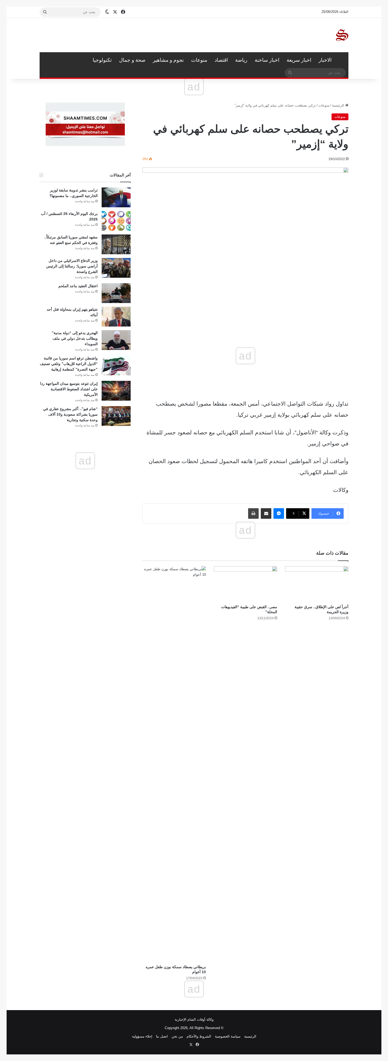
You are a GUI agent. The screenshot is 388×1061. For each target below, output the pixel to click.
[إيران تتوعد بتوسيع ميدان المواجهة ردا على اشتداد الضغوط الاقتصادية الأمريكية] (116, 391)
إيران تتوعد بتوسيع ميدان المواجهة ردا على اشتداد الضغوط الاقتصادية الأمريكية (69, 389)
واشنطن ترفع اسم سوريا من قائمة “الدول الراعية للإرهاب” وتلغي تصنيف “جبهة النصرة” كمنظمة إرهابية (69, 363)
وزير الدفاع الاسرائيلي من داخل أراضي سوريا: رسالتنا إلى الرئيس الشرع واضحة (72, 266)
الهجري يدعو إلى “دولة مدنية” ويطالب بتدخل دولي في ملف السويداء (75, 338)
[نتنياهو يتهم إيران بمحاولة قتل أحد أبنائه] (116, 317)
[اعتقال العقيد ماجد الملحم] (116, 293)
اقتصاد (221, 60)
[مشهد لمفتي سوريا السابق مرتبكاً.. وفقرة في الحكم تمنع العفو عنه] (116, 244)
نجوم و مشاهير (168, 60)
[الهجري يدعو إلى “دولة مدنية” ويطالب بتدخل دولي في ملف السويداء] (116, 340)
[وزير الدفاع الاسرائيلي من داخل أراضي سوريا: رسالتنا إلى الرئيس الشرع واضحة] (116, 268)
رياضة (241, 60)
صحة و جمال (132, 60)
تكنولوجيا (102, 60)
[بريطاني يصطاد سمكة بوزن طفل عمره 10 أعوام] (174, 764)
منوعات (199, 60)
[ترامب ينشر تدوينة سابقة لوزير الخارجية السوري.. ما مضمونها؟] (116, 197)
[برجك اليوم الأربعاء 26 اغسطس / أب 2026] (116, 221)
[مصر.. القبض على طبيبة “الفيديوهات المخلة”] (245, 584)
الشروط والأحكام (199, 1036)
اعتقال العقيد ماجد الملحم (78, 286)
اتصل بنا (162, 1036)
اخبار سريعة (299, 60)
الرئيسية (341, 60)
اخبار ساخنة (267, 60)
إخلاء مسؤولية (142, 1036)
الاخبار (325, 60)
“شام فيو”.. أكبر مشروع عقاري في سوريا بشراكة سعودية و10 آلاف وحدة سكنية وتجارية (70, 414)
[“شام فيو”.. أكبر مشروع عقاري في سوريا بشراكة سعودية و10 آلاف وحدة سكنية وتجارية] (116, 416)
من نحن (177, 1036)
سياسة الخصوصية (227, 1036)
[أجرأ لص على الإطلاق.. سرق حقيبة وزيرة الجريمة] (316, 584)
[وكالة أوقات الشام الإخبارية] (341, 35)
